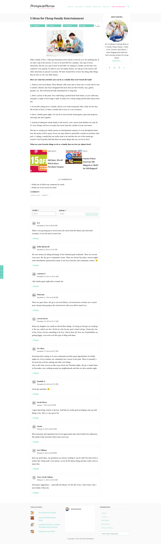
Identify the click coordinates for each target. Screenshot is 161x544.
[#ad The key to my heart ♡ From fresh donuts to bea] (80, 516)
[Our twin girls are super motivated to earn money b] (90, 527)
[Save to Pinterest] (1, 273)
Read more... (116, 60)
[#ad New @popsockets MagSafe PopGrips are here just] (80, 521)
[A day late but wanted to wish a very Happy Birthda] (70, 527)
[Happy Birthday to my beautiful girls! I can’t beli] (90, 521)
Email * (62, 210)
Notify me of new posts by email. (44, 187)
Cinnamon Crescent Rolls (46, 531)
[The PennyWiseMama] (45, 6)
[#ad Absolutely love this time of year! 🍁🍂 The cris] (80, 527)
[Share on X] (1, 270)
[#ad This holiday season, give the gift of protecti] (70, 521)
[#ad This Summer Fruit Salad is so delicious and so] (90, 516)
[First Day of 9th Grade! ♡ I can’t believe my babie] (70, 516)
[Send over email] (1, 277)
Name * (35, 210)
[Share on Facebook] (1, 267)
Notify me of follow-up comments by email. (48, 184)
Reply (36, 238)
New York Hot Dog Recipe (47, 512)
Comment (35, 192)
